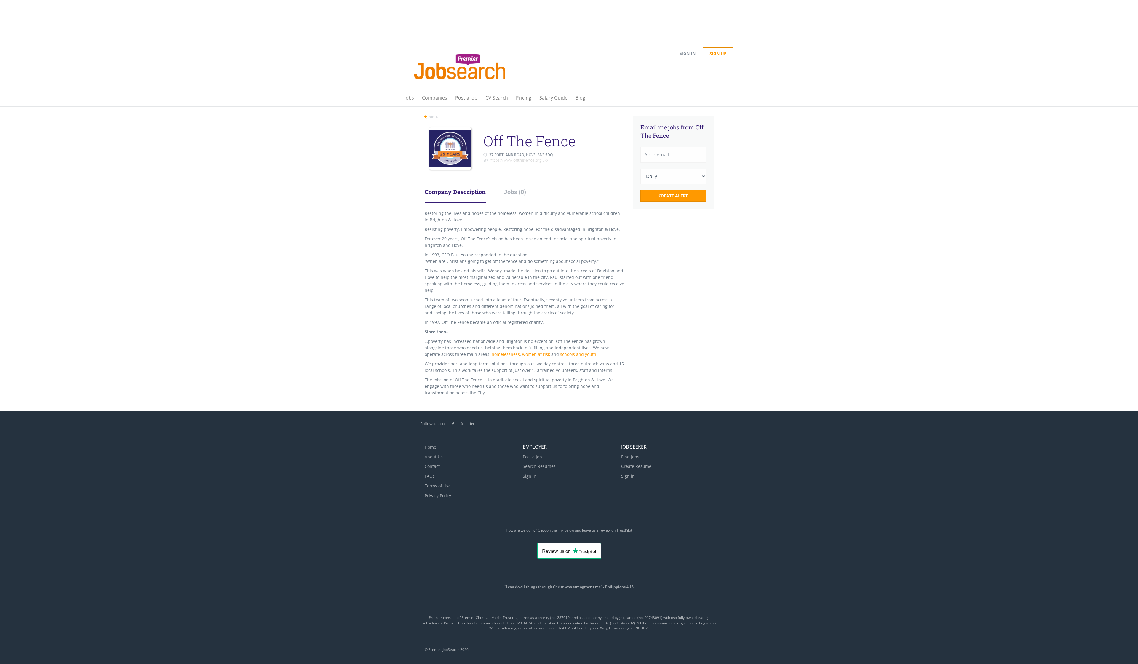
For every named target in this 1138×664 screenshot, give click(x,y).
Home (430, 447)
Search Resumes (539, 466)
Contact (432, 466)
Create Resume (636, 466)
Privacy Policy (438, 495)
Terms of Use (438, 486)
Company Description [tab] (455, 192)
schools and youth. (578, 354)
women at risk (536, 354)
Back (433, 116)
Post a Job (532, 457)
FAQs (430, 476)
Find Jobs (630, 457)
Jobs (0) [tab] (515, 192)
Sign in (688, 53)
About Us (434, 457)
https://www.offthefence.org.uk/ (519, 160)
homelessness (506, 354)
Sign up (718, 53)
